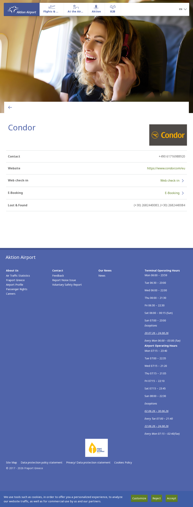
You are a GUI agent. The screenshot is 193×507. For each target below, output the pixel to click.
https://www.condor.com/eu (166, 168)
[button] (183, 9)
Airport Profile (14, 284)
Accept (171, 498)
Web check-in (169, 180)
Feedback (58, 275)
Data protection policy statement (41, 462)
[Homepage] (22, 9)
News (101, 275)
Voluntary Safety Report (67, 284)
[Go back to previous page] (10, 107)
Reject (156, 498)
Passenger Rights (16, 289)
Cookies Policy (123, 462)
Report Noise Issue (64, 280)
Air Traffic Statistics (18, 275)
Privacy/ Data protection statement (88, 462)
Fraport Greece (15, 280)
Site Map (11, 462)
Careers (10, 293)
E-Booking (172, 193)
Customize (139, 498)
